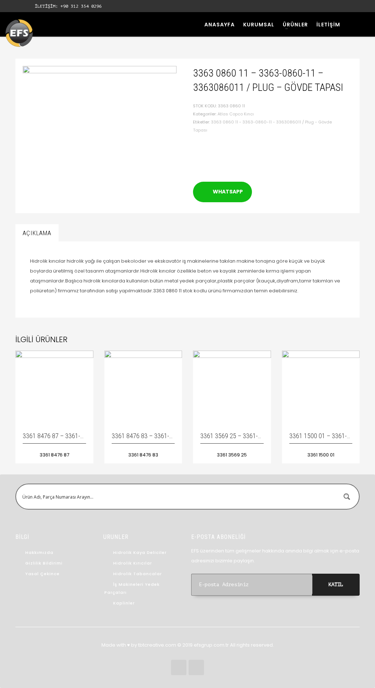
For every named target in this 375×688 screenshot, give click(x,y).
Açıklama (37, 233)
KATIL (335, 584)
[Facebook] (10, 6)
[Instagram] (21, 6)
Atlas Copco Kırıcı (236, 114)
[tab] (37, 233)
